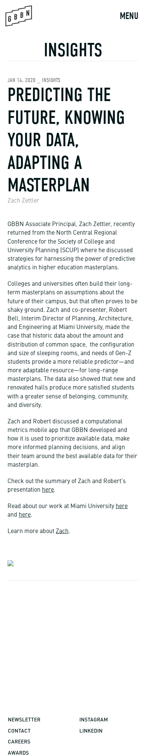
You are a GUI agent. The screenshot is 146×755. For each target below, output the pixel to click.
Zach (62, 532)
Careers (19, 741)
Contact (19, 730)
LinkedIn (91, 730)
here (48, 490)
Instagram (93, 719)
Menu (129, 16)
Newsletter (24, 719)
